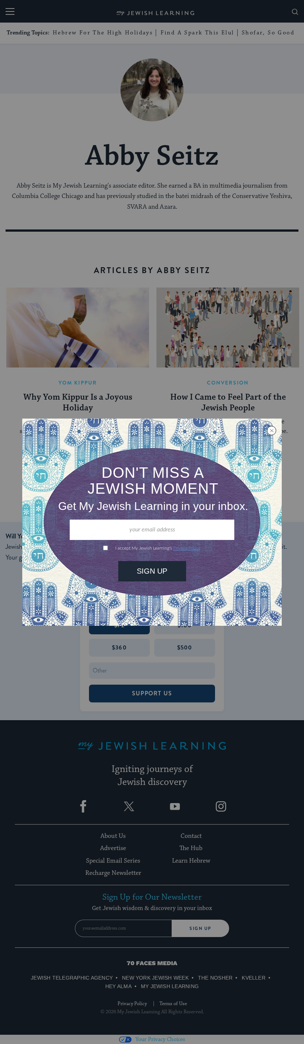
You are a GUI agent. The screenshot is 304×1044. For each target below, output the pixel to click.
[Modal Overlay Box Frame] (152, 522)
